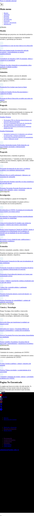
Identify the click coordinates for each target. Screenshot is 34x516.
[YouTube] (17, 395)
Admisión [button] (7, 14)
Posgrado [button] (6, 18)
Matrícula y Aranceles (10, 427)
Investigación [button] (8, 19)
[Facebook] (1, 399)
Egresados (7, 443)
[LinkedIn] (3, 397)
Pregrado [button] (6, 16)
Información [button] (7, 24)
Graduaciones (8, 441)
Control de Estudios (9, 440)
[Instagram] (1, 402)
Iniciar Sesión (8, 430)
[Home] (2, 393)
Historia (6, 418)
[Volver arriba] (1, 515)
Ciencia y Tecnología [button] (10, 22)
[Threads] (1, 405)
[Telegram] (1, 410)
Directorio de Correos (10, 419)
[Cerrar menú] (1, 4)
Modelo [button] (6, 13)
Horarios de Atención (10, 429)
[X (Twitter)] (1, 407)
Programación (8, 438)
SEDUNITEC (8, 444)
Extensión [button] (7, 21)
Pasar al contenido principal (8, 1)
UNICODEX (7, 446)
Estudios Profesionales (6, 131)
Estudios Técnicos (5, 117)
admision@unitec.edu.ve (9, 450)
